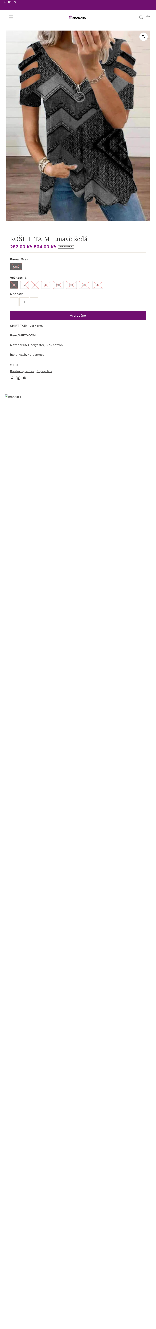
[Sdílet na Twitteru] (18, 379)
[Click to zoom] (143, 36)
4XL (84, 284)
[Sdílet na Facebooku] (12, 379)
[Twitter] (15, 5)
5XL (98, 284)
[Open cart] (148, 17)
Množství (16, 294)
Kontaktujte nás (22, 371)
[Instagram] (9, 5)
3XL (71, 284)
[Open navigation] (23, 17)
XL (45, 284)
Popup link (44, 371)
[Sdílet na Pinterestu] (24, 379)
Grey (16, 266)
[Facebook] (5, 5)
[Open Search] (141, 17)
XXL (58, 284)
